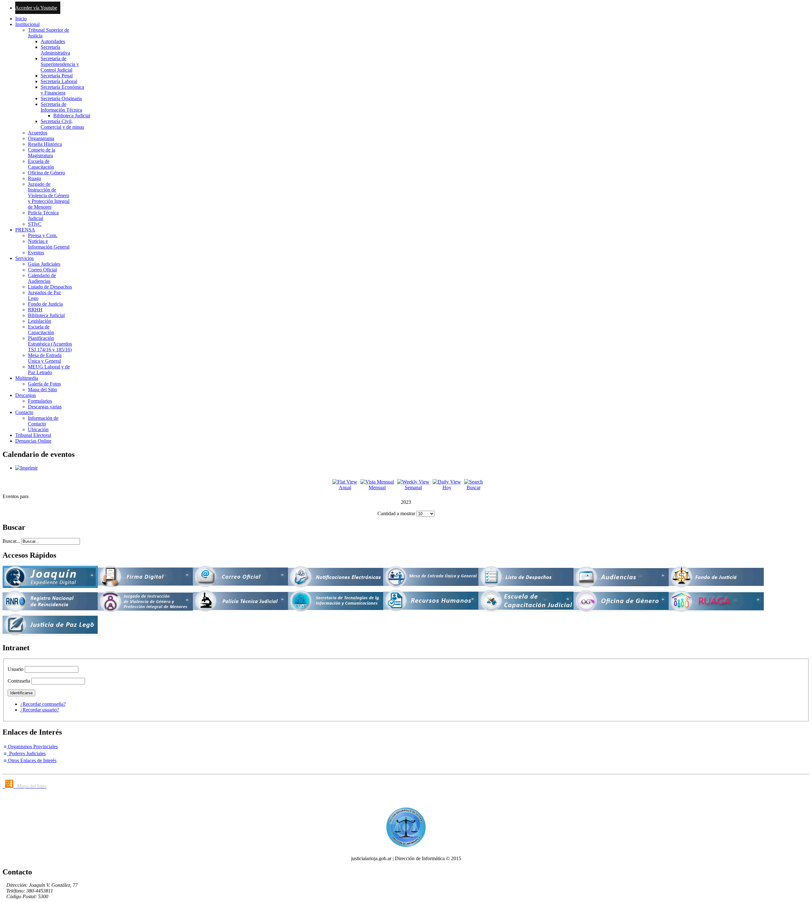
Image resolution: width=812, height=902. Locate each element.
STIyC (35, 224)
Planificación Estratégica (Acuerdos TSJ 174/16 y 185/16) (50, 343)
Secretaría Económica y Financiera (62, 89)
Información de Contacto (43, 420)
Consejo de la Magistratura (41, 152)
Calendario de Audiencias (42, 278)
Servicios (24, 258)
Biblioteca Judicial (71, 115)
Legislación (39, 321)
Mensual (377, 487)
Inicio (21, 18)
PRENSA (25, 229)
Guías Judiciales (44, 264)
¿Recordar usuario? (39, 709)
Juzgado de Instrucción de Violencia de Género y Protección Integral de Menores (48, 195)
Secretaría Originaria (61, 98)
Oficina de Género (46, 172)
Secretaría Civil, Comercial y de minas (62, 124)
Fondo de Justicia (45, 304)
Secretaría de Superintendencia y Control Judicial (60, 64)
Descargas (25, 395)
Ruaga (34, 178)
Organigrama (41, 138)
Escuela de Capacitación (41, 164)
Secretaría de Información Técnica (61, 107)
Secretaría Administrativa (55, 49)
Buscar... (11, 541)
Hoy (446, 487)
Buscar (474, 487)
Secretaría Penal (57, 75)
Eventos (36, 252)
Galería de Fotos (44, 383)
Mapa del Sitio (42, 389)
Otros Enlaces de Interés (31, 760)
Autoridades (53, 41)
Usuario (15, 669)
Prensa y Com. (42, 235)
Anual (345, 487)
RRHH (35, 309)
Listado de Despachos (50, 286)
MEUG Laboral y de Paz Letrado (49, 369)
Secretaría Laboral (59, 81)
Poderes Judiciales (26, 753)
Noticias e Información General (48, 244)
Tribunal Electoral (33, 435)
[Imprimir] (26, 467)
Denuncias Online (33, 441)
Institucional (27, 24)
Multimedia (26, 378)
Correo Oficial (42, 269)
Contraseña (19, 681)
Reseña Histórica (45, 144)
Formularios (40, 401)
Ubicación (38, 429)
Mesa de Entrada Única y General (45, 358)
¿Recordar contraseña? (43, 704)
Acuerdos (37, 132)
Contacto (24, 412)
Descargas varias (45, 406)
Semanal (413, 487)
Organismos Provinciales (32, 746)
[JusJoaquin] (50, 586)
